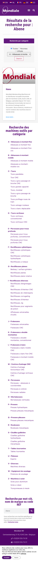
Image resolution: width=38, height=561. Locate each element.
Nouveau (23, 48)
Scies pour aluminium (19, 482)
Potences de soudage (19, 474)
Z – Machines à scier (16, 479)
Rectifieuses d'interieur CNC (22, 289)
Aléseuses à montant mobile (22, 161)
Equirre (13, 459)
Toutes (15, 48)
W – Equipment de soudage (19, 471)
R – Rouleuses (14, 425)
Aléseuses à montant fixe (21, 145)
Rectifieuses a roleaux (19, 262)
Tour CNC (14, 177)
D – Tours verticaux (16, 213)
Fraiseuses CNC (17, 328)
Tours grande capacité (19, 187)
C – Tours (12, 171)
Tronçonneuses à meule (20, 488)
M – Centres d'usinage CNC (19, 364)
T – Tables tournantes (17, 448)
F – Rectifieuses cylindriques (20, 247)
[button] (29, 10)
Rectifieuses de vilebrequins (22, 293)
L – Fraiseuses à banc (17, 345)
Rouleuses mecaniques (20, 428)
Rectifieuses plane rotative (21, 276)
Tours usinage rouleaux (20, 205)
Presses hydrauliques (19, 407)
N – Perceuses (14, 380)
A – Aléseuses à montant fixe (20, 142)
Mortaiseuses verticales (20, 400)
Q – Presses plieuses (16, 417)
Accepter (6, 557)
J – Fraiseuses (14, 321)
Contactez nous (13, 522)
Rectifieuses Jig (17, 303)
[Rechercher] (31, 510)
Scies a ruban (16, 485)
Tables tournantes (18, 451)
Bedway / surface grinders (21, 269)
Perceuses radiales (18, 392)
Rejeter (16, 557)
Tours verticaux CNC (19, 222)
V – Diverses (13, 464)
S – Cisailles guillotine (17, 432)
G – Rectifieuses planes (17, 266)
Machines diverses (18, 466)
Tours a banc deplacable (20, 208)
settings (23, 554)
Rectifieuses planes (18, 273)
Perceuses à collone (18, 389)
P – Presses (13, 404)
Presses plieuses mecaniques (22, 411)
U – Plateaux (13, 456)
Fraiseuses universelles (20, 324)
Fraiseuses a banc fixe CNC (22, 354)
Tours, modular (16, 190)
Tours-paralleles (17, 174)
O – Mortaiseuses (15, 397)
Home (8, 89)
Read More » (10, 117)
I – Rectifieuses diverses (18, 281)
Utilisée (19, 51)
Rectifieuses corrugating (20, 296)
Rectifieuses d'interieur (20, 299)
